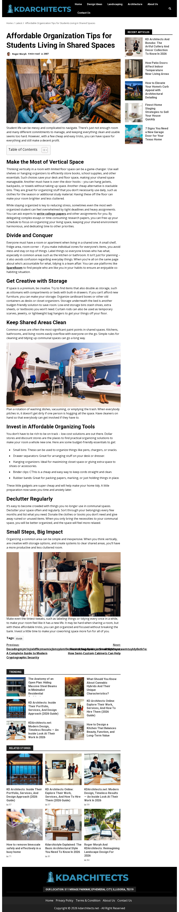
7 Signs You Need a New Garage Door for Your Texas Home (134, 134)
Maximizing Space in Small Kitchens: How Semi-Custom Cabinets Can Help (94, 649)
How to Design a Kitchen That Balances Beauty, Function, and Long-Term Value (74, 730)
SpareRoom (14, 268)
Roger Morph (19, 53)
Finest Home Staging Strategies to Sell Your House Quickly (134, 112)
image (19, 638)
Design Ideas (94, 4)
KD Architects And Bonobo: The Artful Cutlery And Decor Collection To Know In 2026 (134, 47)
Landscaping (115, 4)
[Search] (170, 8)
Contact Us (83, 12)
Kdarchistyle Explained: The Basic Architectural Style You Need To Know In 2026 (63, 824)
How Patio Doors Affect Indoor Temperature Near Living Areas (134, 69)
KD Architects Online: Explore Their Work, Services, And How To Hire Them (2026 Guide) (74, 708)
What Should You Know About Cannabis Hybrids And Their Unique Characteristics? (74, 686)
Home (78, 4)
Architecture (135, 4)
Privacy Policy (64, 900)
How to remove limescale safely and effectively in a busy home (24, 824)
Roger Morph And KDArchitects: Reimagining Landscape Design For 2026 (102, 824)
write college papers (51, 214)
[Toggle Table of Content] (43, 150)
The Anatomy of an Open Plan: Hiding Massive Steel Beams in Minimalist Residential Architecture (16, 686)
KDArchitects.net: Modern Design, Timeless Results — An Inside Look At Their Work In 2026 (16, 730)
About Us (153, 4)
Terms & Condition (88, 900)
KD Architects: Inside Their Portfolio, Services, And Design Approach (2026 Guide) (16, 708)
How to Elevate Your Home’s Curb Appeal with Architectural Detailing (134, 90)
